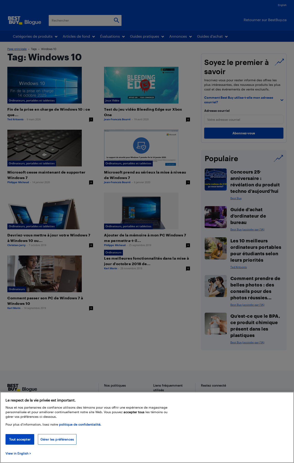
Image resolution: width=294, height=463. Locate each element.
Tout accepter (20, 439)
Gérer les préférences (57, 439)
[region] (147, 427)
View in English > (18, 453)
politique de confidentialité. (80, 424)
